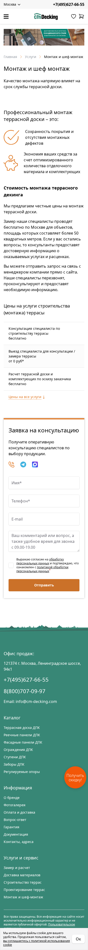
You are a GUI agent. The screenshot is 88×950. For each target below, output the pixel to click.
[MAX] (35, 464)
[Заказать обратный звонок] (11, 464)
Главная (10, 56)
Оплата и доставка (19, 812)
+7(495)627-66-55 (68, 4)
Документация (16, 834)
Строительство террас (23, 882)
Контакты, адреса (18, 841)
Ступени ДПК (15, 757)
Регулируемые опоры (22, 771)
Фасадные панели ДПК (23, 742)
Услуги (30, 56)
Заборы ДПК (14, 764)
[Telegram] (23, 464)
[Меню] (6, 16)
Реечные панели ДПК (22, 735)
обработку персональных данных (40, 561)
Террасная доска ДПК (22, 727)
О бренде (12, 797)
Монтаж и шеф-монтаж (23, 897)
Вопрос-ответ (15, 819)
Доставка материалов (22, 875)
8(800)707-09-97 (24, 691)
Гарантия (11, 827)
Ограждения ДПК (18, 749)
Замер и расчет (17, 867)
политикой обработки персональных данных (42, 569)
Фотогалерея (14, 805)
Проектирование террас (24, 889)
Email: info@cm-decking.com (30, 701)
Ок (78, 939)
